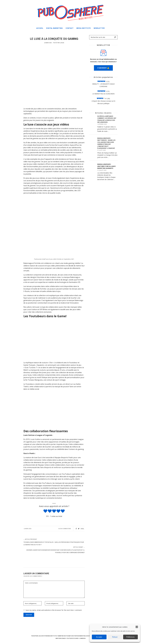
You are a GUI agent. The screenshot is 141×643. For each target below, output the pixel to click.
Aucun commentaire (64, 528)
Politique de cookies (73, 638)
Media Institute (51, 636)
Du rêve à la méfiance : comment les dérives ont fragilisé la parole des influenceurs (106, 119)
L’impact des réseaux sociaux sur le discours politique (103, 102)
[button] (137, 627)
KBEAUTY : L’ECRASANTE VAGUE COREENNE (103, 85)
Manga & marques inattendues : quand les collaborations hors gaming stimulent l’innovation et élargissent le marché (106, 143)
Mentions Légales (61, 638)
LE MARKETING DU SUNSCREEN (103, 94)
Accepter (99, 637)
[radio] (45, 511)
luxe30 (62, 43)
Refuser (115, 637)
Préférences (130, 637)
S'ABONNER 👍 (103, 68)
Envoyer (29, 615)
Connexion (82, 638)
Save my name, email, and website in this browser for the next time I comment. (54, 610)
